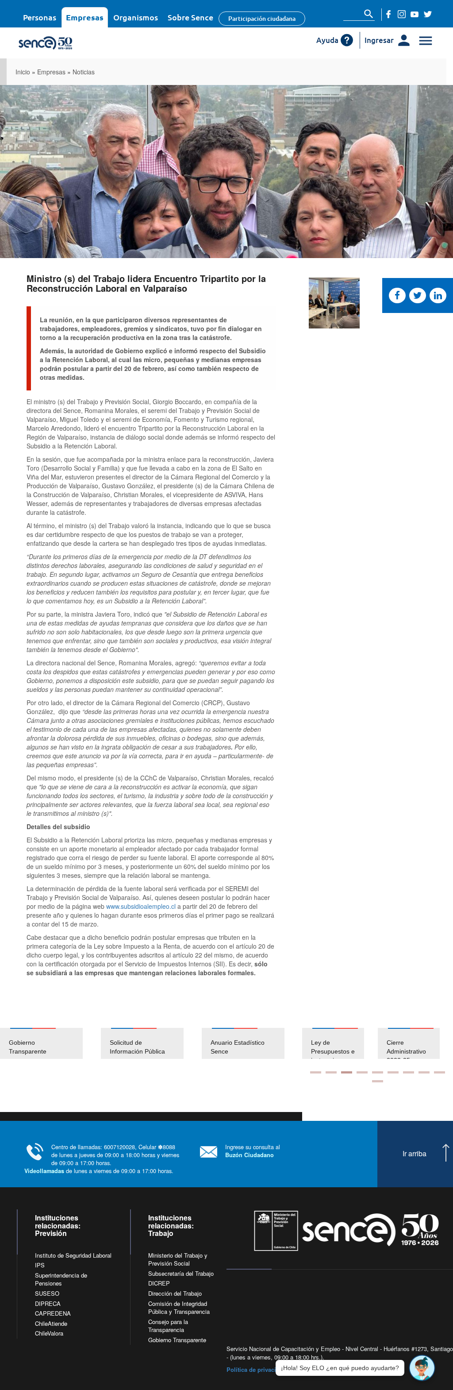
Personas (39, 17)
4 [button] (362, 1072)
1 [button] (315, 1072)
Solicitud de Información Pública (137, 1047)
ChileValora (49, 1333)
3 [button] (346, 1072)
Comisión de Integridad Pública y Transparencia (179, 1307)
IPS (40, 1265)
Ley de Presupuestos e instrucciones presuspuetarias (333, 1056)
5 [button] (377, 1072)
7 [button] (408, 1072)
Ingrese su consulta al (252, 1151)
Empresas (85, 17)
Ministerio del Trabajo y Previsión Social (177, 1259)
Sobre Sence (190, 17)
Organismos (135, 17)
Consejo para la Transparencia (168, 1325)
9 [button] (439, 1072)
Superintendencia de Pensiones (61, 1279)
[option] (50, 1043)
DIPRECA (48, 1303)
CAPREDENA (53, 1313)
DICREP (159, 1283)
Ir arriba (414, 1153)
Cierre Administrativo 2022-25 (406, 1051)
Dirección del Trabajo (175, 1293)
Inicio (22, 71)
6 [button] (393, 1072)
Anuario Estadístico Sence (238, 1047)
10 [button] (377, 1081)
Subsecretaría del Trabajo (181, 1273)
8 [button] (424, 1072)
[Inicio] (71, 42)
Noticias (84, 71)
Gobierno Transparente (27, 1047)
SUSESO (47, 1293)
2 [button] (331, 1072)
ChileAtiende (51, 1323)
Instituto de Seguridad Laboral (73, 1255)
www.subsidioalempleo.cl (141, 906)
